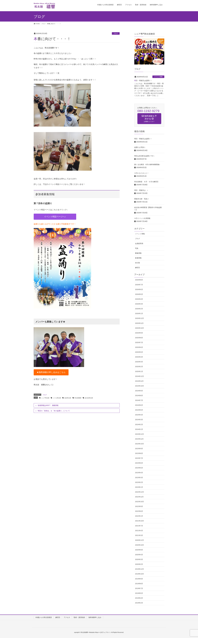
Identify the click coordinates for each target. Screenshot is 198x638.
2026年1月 (139, 313)
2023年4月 (139, 473)
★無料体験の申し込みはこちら (51, 372)
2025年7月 (139, 342)
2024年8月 (139, 395)
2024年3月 (139, 419)
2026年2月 (139, 309)
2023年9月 (139, 448)
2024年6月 (139, 405)
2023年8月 (139, 453)
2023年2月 (139, 482)
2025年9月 (139, 333)
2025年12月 (139, 318)
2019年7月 (139, 588)
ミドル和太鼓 (57, 398)
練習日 (137, 267)
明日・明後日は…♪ (141, 190)
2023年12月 (139, 434)
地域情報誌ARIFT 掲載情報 (48, 405)
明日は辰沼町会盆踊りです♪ (144, 156)
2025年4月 (139, 357)
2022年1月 (139, 516)
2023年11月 (139, 439)
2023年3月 (139, 477)
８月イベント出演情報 (142, 218)
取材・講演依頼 (79, 617)
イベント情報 (158, 77)
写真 (136, 248)
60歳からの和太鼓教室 (44, 617)
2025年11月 (139, 323)
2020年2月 (139, 564)
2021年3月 (139, 535)
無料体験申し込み (94, 617)
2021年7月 (139, 526)
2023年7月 (139, 458)
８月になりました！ (141, 173)
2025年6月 (139, 347)
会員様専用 (139, 243)
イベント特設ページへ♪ (55, 216)
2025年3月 (139, 362)
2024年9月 (139, 391)
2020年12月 (139, 540)
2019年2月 (139, 603)
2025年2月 (139, 366)
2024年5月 (139, 410)
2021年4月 (139, 530)
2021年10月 (139, 521)
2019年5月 (139, 593)
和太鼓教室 (77, 398)
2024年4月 (139, 415)
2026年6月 (139, 289)
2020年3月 (139, 559)
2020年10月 (139, 545)
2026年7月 (139, 285)
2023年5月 (139, 468)
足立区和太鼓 (89, 398)
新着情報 (138, 258)
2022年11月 (139, 497)
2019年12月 (139, 569)
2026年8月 (139, 280)
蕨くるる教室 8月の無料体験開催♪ (147, 164)
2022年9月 (139, 506)
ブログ (116, 33)
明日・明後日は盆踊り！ (143, 80)
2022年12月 (139, 492)
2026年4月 (139, 299)
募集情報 (138, 253)
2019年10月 (139, 574)
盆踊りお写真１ (140, 147)
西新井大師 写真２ (141, 199)
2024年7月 (139, 400)
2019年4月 (139, 598)
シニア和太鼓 (45, 398)
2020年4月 (139, 555)
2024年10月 (139, 386)
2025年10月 (139, 328)
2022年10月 (139, 501)
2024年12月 (139, 376)
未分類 (137, 263)
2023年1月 (139, 487)
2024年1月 (139, 429)
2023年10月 (139, 444)
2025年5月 (139, 352)
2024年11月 (139, 381)
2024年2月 (139, 424)
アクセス (67, 617)
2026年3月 (139, 304)
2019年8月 (139, 584)
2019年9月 (139, 579)
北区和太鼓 (67, 398)
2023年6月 (139, 463)
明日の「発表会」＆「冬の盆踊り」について (54, 411)
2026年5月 (139, 294)
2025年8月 (139, 338)
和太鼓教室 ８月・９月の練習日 (146, 182)
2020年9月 (139, 550)
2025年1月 (139, 371)
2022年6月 (139, 511)
